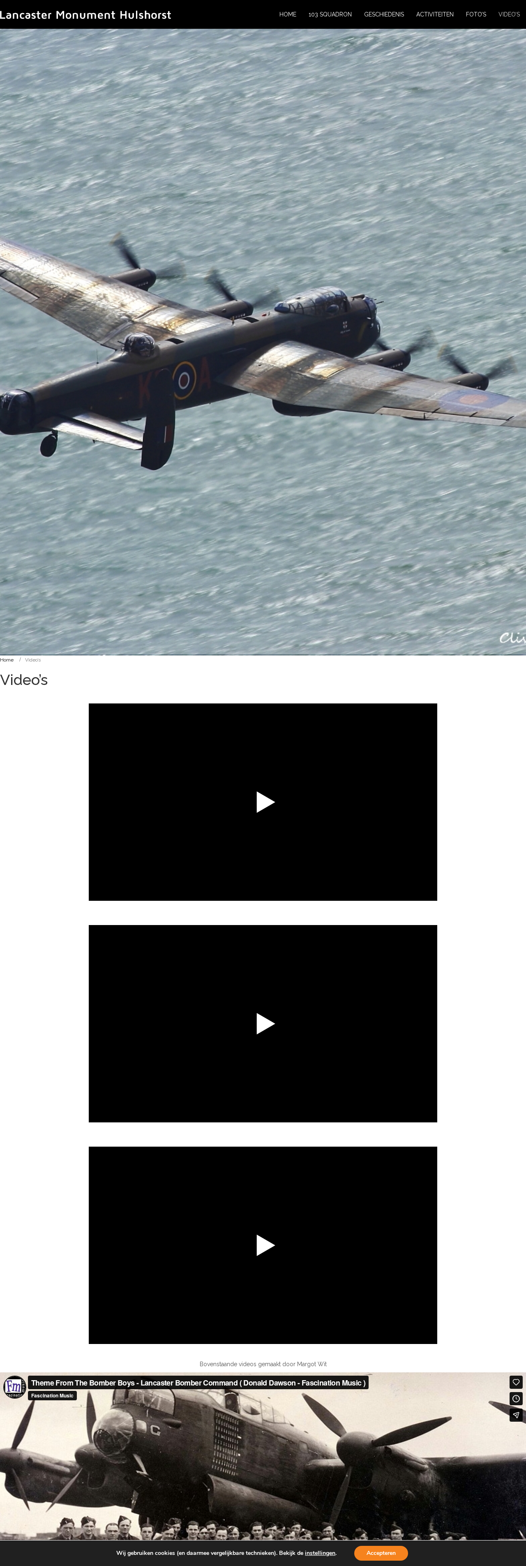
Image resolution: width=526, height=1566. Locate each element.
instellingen (320, 1553)
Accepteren (381, 1553)
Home (7, 660)
